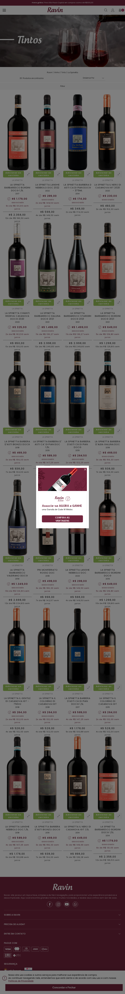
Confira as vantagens (62, 519)
